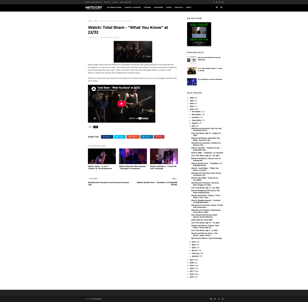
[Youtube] (222, 2)
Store (115, 2)
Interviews (158, 7)
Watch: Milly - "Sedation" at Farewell (207, 153)
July (193, 126)
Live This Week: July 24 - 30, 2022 (205, 155)
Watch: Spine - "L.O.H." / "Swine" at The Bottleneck (100, 167)
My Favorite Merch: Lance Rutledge (206, 238)
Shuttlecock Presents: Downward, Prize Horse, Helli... (206, 211)
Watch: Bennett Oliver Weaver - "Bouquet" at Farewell (132, 167)
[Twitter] (216, 2)
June (194, 242)
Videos (169, 7)
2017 (192, 271)
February (196, 253)
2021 (192, 260)
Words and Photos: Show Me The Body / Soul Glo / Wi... (205, 139)
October (195, 117)
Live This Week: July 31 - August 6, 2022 (206, 134)
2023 (192, 106)
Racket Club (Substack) (93, 2)
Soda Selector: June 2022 (201, 220)
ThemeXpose (97, 299)
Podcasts (179, 7)
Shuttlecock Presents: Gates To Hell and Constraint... (207, 206)
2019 (192, 265)
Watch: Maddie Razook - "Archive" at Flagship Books (206, 201)
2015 (192, 277)
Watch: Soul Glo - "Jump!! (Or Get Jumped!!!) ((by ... (205, 149)
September (197, 120)
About (188, 7)
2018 (192, 268)
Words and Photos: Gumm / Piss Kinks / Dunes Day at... (205, 226)
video (96, 21)
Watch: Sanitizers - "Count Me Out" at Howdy (163, 167)
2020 (192, 263)
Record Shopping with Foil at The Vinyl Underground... (205, 191)
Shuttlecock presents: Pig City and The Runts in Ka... (206, 129)
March (195, 250)
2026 (192, 98)
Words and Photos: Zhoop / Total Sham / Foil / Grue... (205, 196)
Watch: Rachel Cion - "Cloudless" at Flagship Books (206, 164)
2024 (192, 103)
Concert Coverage (132, 7)
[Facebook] (211, 299)
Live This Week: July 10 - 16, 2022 (205, 223)
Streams (147, 7)
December (196, 111)
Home (90, 21)
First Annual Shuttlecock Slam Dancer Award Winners (204, 216)
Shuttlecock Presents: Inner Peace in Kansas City (206, 174)
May (194, 244)
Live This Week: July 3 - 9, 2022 (204, 230)
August (195, 123)
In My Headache (125, 2)
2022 (192, 109)
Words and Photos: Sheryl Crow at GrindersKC (206, 159)
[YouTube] (222, 299)
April (194, 247)
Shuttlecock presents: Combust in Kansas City (206, 144)
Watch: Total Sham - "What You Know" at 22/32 (205, 169)
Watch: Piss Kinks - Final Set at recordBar (204, 179)
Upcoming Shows (114, 7)
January (195, 256)
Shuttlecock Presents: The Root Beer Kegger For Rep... (205, 184)
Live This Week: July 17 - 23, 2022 (205, 188)
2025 (192, 100)
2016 (192, 274)
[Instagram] (219, 2)
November (196, 114)
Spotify (107, 2)
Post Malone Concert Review (210, 79)
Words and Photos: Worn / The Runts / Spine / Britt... (204, 234)
